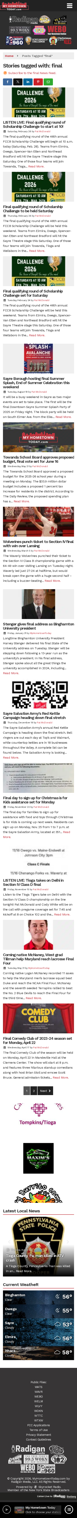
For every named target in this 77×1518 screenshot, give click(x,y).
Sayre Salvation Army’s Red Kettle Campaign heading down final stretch (34, 715)
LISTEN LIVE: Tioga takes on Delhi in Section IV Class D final (33, 882)
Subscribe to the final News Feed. (32, 73)
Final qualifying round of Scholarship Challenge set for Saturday (33, 293)
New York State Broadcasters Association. (49, 1491)
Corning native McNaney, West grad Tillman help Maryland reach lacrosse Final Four (38, 958)
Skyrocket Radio (49, 1487)
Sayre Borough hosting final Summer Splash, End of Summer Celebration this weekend (36, 382)
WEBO (38, 1396)
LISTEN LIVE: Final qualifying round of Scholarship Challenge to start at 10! (34, 124)
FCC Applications (38, 1425)
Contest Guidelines (38, 1439)
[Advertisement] (38, 1146)
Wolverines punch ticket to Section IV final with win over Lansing (38, 543)
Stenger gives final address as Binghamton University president (38, 626)
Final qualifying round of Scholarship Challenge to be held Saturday (33, 208)
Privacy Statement (38, 1435)
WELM (38, 1401)
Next (44, 1091)
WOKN (38, 1411)
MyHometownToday (40, 633)
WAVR (38, 1392)
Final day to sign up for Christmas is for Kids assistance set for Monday (35, 799)
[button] (69, 6)
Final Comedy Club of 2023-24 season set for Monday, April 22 (37, 1040)
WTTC (38, 1415)
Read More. (36, 166)
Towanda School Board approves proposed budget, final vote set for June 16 (38, 459)
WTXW (38, 1420)
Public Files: (39, 1382)
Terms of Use (38, 1430)
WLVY (38, 1406)
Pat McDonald (42, 131)
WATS (38, 1387)
